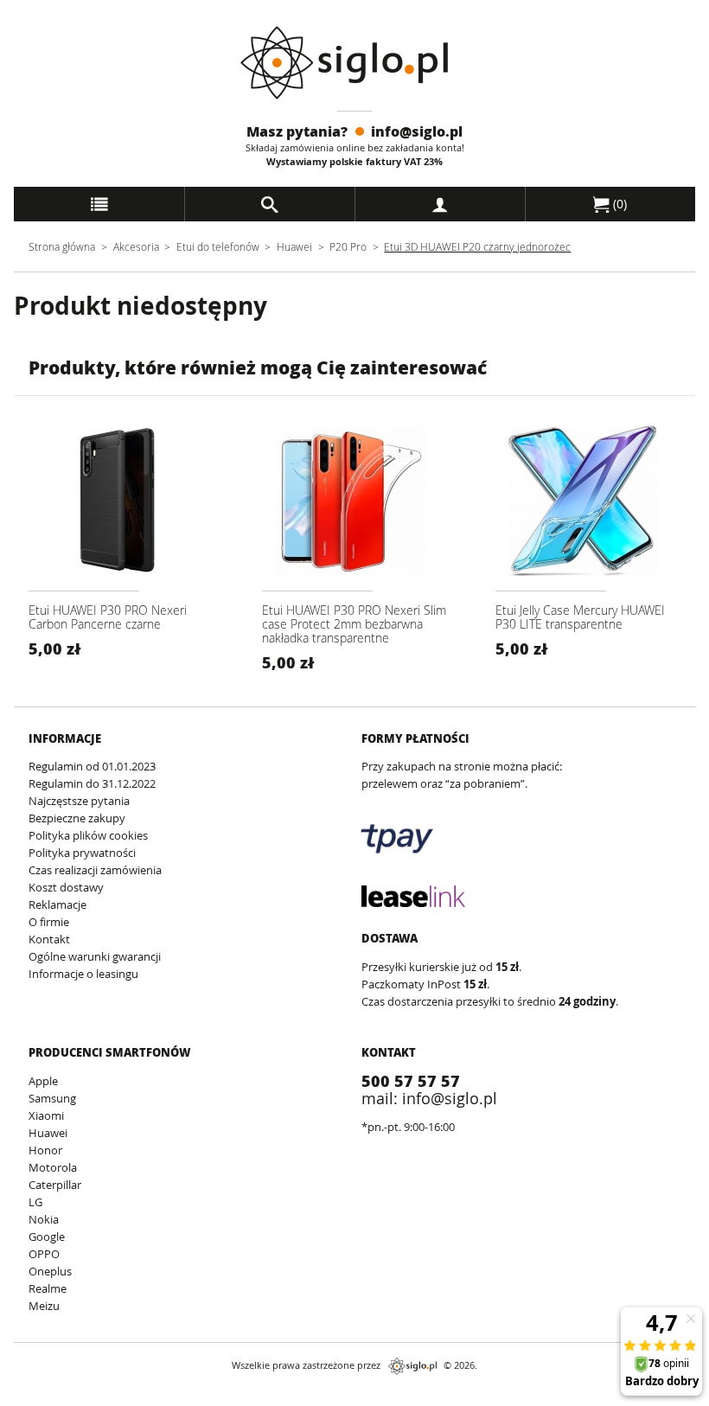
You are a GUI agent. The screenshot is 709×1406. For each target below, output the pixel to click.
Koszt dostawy (66, 887)
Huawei (294, 246)
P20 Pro (348, 246)
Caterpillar (55, 1184)
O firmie (49, 922)
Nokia (44, 1219)
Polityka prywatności (82, 852)
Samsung (52, 1098)
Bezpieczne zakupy (77, 818)
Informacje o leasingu (83, 973)
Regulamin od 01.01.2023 (92, 766)
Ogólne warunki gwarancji (95, 956)
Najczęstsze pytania (79, 800)
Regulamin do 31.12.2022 (92, 783)
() (618, 203)
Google (47, 1236)
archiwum (29, 1398)
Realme (48, 1288)
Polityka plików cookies (88, 835)
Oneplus (50, 1271)
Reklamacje (57, 904)
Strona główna (62, 246)
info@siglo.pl (417, 131)
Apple (43, 1081)
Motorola (53, 1167)
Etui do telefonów (217, 246)
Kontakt (49, 939)
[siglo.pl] (354, 62)
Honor (45, 1150)
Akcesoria (136, 246)
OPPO (44, 1254)
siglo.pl (412, 1366)
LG (35, 1202)
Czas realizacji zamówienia (95, 870)
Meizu (44, 1305)
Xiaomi (46, 1115)
